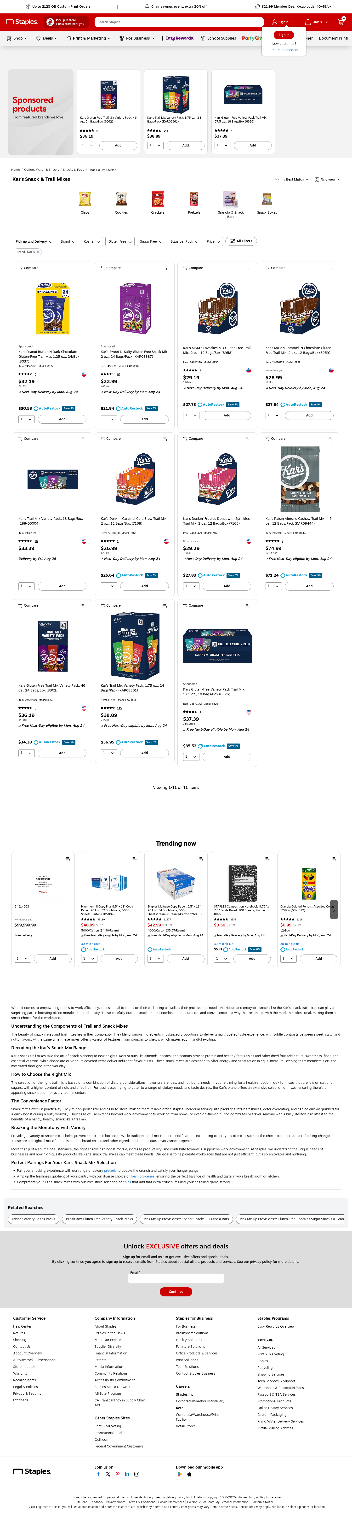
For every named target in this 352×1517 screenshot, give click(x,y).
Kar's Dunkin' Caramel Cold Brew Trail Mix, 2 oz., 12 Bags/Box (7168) (134, 521)
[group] (43, 909)
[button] (258, 22)
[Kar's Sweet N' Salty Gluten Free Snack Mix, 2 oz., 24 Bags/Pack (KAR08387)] (135, 308)
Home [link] (15, 169)
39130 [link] (101, 919)
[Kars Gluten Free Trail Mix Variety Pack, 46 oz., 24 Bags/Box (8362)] (109, 95)
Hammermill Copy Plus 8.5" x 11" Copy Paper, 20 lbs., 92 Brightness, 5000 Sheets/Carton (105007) (107, 910)
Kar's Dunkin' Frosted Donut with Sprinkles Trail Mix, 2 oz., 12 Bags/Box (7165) (216, 521)
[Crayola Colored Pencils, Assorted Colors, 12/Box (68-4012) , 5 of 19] (309, 883)
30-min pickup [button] (90, 944)
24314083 (22, 907)
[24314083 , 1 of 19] (43, 883)
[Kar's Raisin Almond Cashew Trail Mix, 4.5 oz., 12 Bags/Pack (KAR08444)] (300, 479)
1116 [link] (299, 919)
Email (134, 1273)
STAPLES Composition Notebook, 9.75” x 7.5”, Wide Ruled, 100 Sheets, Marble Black (241, 910)
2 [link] (200, 370)
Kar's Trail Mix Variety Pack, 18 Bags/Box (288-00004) (50, 521)
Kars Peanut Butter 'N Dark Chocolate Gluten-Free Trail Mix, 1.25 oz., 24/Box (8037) (48, 357)
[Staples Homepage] (22, 22)
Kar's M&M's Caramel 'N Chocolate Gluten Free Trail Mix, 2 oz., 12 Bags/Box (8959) (298, 350)
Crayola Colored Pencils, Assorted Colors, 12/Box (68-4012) (307, 909)
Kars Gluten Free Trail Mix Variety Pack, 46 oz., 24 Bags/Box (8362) (108, 120)
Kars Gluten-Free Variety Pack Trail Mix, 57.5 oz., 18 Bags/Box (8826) (241, 120)
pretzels (110, 1170)
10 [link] (36, 541)
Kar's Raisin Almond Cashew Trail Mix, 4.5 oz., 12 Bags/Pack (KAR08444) (299, 521)
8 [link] (97, 131)
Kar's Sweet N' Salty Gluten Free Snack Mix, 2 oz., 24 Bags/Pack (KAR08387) (135, 354)
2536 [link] (233, 919)
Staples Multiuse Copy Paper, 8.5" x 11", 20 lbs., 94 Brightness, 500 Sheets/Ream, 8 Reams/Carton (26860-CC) (175, 910)
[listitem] (108, 111)
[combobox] (179, 22)
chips (127, 1182)
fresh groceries (142, 1176)
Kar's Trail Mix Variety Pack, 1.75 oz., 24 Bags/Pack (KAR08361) (174, 120)
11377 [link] (167, 919)
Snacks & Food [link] (74, 169)
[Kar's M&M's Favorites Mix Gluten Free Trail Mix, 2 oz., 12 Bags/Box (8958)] (217, 308)
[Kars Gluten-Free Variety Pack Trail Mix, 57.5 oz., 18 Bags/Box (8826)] (243, 95)
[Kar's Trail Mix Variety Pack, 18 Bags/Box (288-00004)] (52, 479)
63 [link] (118, 374)
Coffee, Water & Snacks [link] (41, 169)
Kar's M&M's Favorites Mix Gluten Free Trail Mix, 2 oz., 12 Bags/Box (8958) (217, 350)
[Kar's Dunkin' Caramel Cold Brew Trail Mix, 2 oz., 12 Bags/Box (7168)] (135, 479)
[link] (58, 7)
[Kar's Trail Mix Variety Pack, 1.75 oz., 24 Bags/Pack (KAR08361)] (176, 95)
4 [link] (232, 131)
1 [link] (118, 541)
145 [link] (166, 131)
